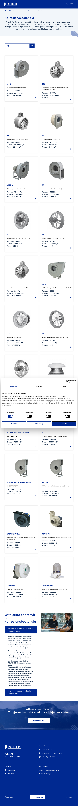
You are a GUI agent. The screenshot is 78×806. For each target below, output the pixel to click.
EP (8, 235)
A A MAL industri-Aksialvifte (18, 433)
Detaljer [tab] (39, 386)
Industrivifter (20, 11)
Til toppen (37, 797)
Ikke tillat (14, 424)
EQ (43, 235)
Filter (9, 46)
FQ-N (44, 284)
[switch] (29, 416)
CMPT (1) (46, 534)
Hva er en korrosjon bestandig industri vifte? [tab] (19, 692)
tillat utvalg (39, 424)
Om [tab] (64, 386)
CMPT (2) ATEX (13, 534)
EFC (43, 84)
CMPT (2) (11, 585)
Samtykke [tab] (13, 386)
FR (43, 185)
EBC (8, 136)
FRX (43, 136)
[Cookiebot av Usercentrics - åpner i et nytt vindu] (67, 381)
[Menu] (71, 4)
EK (43, 334)
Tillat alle (64, 424)
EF (8, 284)
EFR (8, 334)
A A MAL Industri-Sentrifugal (19, 482)
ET (43, 433)
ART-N (45, 482)
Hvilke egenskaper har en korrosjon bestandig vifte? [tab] (21, 629)
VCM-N (10, 185)
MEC (9, 84)
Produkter (8, 11)
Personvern (9, 797)
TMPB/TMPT (47, 585)
